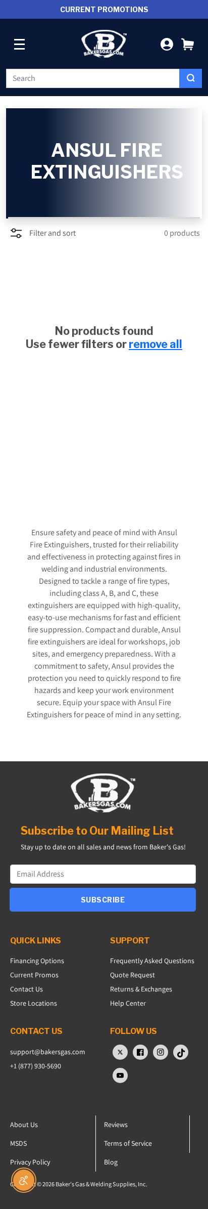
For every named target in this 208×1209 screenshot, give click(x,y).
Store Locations (33, 1003)
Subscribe (103, 899)
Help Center (128, 1003)
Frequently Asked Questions (152, 960)
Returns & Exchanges (141, 989)
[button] (187, 44)
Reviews (116, 1124)
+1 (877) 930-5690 (35, 1065)
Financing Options (37, 960)
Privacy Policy (30, 1162)
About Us (24, 1124)
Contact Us (26, 989)
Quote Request (132, 974)
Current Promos (34, 974)
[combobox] (93, 78)
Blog (111, 1162)
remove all (155, 344)
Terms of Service (128, 1143)
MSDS (18, 1143)
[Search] (190, 78)
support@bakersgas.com (47, 1051)
